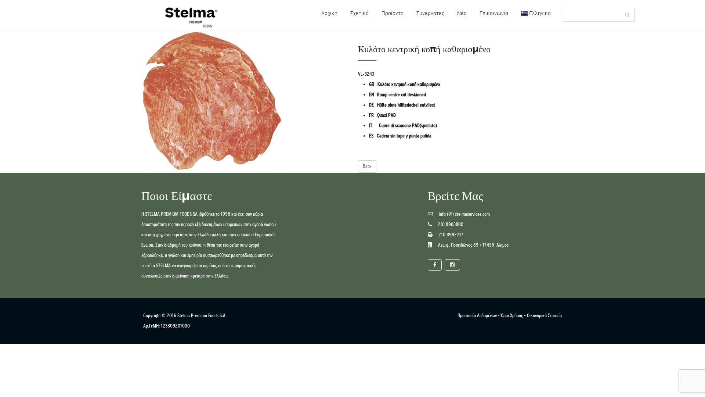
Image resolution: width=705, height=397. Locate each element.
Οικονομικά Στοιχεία (544, 315)
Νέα (462, 13)
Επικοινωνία (494, 13)
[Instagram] (452, 265)
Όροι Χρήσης (512, 315)
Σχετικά (359, 13)
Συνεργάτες (430, 13)
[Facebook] (435, 265)
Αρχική (329, 13)
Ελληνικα (540, 13)
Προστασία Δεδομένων (477, 315)
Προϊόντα (393, 13)
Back (367, 166)
